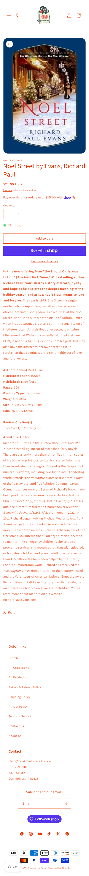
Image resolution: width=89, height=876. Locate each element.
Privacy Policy (18, 706)
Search (13, 658)
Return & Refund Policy (25, 687)
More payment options (44, 261)
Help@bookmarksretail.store (30, 761)
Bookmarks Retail (38, 868)
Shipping (7, 190)
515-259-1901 (18, 767)
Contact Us (16, 726)
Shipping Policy (19, 697)
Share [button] (12, 612)
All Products (17, 677)
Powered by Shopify (59, 868)
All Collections (19, 668)
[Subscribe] (66, 804)
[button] (8, 15)
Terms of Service (20, 716)
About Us (15, 736)
